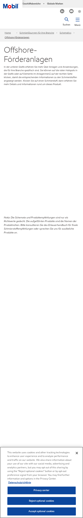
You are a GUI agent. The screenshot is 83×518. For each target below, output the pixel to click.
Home (8, 32)
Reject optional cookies (41, 501)
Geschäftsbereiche (31, 3)
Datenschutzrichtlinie (19, 482)
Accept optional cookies (42, 511)
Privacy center (41, 490)
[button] (77, 21)
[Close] (77, 453)
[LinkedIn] (62, 11)
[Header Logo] (11, 4)
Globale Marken (55, 3)
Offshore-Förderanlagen (17, 37)
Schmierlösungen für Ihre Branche (36, 32)
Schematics (65, 32)
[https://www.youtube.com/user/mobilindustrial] (71, 11)
